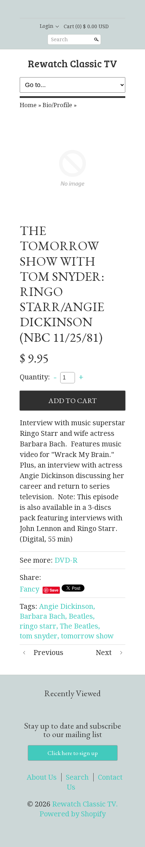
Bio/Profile (57, 105)
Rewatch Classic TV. (85, 804)
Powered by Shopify (72, 814)
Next (104, 652)
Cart (86, 26)
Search (59, 39)
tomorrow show (87, 636)
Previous (48, 652)
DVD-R (66, 560)
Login (46, 26)
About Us (42, 777)
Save (54, 590)
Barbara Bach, (43, 616)
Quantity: (35, 377)
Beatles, (82, 616)
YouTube (90, 9)
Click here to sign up (73, 753)
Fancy (29, 589)
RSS (54, 9)
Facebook (66, 9)
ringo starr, (39, 626)
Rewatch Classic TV (72, 63)
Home (28, 105)
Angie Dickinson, (67, 606)
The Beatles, (80, 626)
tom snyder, (39, 636)
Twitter (78, 9)
